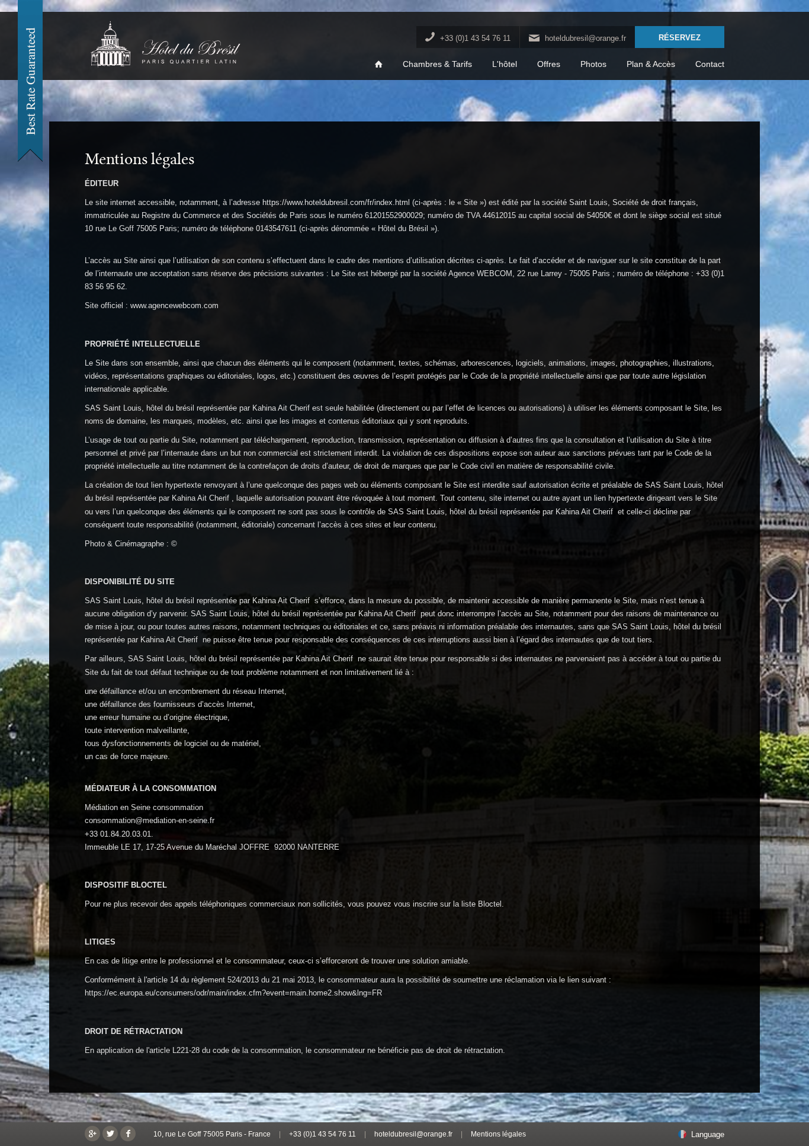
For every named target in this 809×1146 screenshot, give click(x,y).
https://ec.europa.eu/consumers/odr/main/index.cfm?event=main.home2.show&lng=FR (233, 992)
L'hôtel (504, 64)
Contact (709, 64)
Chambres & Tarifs (437, 64)
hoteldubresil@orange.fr (585, 38)
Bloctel (490, 903)
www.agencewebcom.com (174, 305)
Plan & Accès (651, 64)
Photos (593, 64)
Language (707, 1135)
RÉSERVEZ (680, 37)
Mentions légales (498, 1134)
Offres (548, 64)
